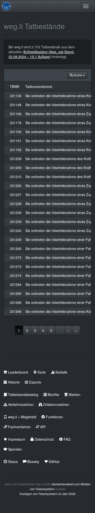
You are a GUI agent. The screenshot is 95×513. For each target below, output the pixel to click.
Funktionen (54, 416)
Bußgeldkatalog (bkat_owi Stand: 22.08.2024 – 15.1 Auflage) (41, 54)
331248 (15, 239)
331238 (15, 212)
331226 (15, 185)
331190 (15, 131)
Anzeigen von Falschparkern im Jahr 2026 (47, 494)
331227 (15, 194)
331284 (15, 284)
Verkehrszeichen (20, 404)
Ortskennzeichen (55, 404)
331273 (15, 266)
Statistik (60, 372)
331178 (15, 122)
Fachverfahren (19, 426)
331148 (15, 104)
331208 (15, 158)
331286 (15, 302)
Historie (13, 382)
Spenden (14, 449)
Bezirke (53, 394)
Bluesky (32, 461)
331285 (15, 293)
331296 (15, 311)
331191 (15, 140)
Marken (74, 394)
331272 (15, 257)
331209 (15, 167)
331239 (15, 221)
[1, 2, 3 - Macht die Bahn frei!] (6, 6)
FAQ (66, 439)
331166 (15, 113)
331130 (15, 95)
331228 (15, 203)
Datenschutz (44, 439)
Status (12, 461)
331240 (15, 230)
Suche (78, 75)
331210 (15, 176)
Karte (41, 372)
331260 (15, 248)
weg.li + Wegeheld (21, 416)
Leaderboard (17, 372)
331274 (15, 275)
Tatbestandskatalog (22, 394)
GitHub (53, 461)
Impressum (16, 439)
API (42, 426)
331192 (15, 149)
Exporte (34, 382)
